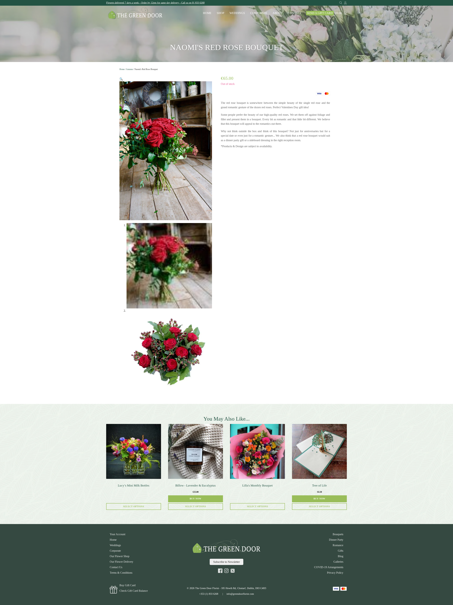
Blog (340, 556)
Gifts (340, 550)
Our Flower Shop (119, 556)
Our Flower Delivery (121, 561)
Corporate (258, 13)
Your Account (117, 534)
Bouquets (338, 534)
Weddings (237, 13)
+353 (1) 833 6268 (208, 594)
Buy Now (195, 498)
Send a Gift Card (320, 13)
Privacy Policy (335, 572)
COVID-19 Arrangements (328, 567)
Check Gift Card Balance (133, 590)
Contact (295, 13)
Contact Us (116, 567)
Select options (133, 506)
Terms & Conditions (121, 572)
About (278, 13)
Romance (338, 545)
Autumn (129, 69)
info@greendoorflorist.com (240, 594)
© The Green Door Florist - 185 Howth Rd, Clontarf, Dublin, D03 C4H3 (226, 588)
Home (207, 13)
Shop (220, 13)
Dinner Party (336, 539)
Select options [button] (195, 506)
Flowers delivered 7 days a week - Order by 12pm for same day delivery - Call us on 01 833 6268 (155, 2)
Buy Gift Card (127, 585)
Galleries (338, 561)
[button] (121, 78)
